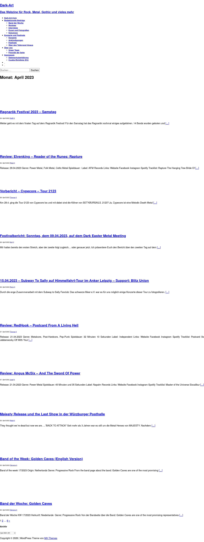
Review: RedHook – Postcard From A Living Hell (39, 325)
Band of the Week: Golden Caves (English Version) (41, 458)
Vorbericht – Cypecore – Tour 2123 (28, 190)
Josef (11, 379)
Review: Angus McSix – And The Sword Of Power (40, 373)
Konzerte (12, 37)
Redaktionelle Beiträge (14, 20)
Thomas (12, 197)
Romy (12, 287)
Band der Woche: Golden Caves (26, 503)
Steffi (11, 118)
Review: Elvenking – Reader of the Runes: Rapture (41, 156)
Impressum (9, 55)
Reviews (12, 25)
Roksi (12, 163)
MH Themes (50, 538)
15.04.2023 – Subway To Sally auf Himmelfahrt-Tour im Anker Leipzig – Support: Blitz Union (74, 280)
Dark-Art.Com (10, 18)
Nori (11, 242)
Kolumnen (13, 32)
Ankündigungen (15, 40)
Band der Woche (15, 23)
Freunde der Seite (16, 52)
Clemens (13, 465)
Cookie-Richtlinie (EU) (18, 60)
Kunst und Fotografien (18, 30)
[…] (167, 123)
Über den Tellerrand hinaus (20, 45)
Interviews (13, 27)
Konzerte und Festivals (14, 35)
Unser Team (13, 50)
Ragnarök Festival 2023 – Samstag (28, 111)
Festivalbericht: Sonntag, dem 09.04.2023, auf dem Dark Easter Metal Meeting (63, 235)
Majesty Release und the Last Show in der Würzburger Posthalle (52, 413)
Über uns (8, 47)
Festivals (12, 42)
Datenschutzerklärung (18, 57)
